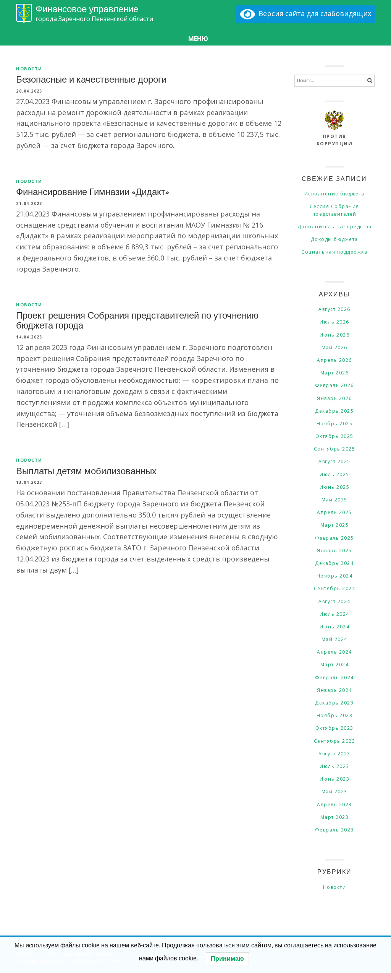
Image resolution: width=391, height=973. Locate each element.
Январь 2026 (334, 398)
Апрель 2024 (334, 652)
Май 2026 (334, 347)
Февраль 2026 (334, 385)
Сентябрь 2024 (334, 588)
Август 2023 (334, 753)
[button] (195, 39)
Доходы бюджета (334, 239)
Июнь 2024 (335, 626)
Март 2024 (334, 664)
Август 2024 (334, 601)
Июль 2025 (334, 474)
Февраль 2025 (334, 538)
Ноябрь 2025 (335, 423)
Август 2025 (334, 461)
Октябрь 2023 (334, 728)
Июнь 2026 (335, 335)
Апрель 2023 (334, 804)
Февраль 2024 (334, 677)
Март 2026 (334, 372)
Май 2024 (334, 639)
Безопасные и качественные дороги (91, 78)
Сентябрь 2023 (334, 741)
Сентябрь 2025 (334, 449)
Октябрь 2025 (334, 436)
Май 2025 (334, 499)
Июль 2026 (334, 322)
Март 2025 (334, 525)
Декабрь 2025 (334, 411)
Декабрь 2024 (334, 563)
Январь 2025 (334, 550)
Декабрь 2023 (334, 703)
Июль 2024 (334, 614)
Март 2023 (334, 817)
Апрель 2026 (334, 360)
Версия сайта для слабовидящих (313, 13)
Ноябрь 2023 (335, 715)
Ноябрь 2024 (335, 576)
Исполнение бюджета (334, 193)
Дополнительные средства (334, 226)
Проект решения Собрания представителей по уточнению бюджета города (137, 319)
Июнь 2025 (335, 487)
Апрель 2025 (334, 512)
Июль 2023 (334, 766)
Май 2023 (334, 791)
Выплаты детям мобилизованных (86, 470)
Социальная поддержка (334, 252)
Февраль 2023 (334, 830)
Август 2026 (334, 309)
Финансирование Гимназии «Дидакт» (92, 191)
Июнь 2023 (335, 779)
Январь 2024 (334, 690)
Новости (29, 69)
